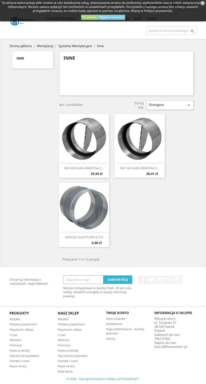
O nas (13, 335)
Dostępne (170, 105)
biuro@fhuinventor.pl (170, 347)
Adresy (110, 338)
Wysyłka (14, 319)
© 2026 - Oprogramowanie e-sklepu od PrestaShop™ (103, 379)
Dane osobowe (116, 319)
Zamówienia (114, 324)
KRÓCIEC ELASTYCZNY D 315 (84, 237)
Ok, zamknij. (89, 17)
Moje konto (65, 371)
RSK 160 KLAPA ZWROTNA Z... (139, 168)
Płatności (15, 340)
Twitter (151, 280)
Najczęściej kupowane (24, 356)
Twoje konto (117, 313)
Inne (20, 58)
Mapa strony (17, 366)
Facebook (143, 280)
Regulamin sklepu (21, 329)
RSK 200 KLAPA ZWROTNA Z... (84, 168)
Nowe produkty (19, 350)
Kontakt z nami (19, 361)
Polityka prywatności (111, 17)
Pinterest (169, 280)
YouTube (160, 280)
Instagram (178, 280)
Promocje (15, 345)
